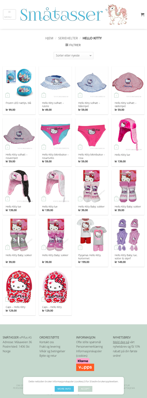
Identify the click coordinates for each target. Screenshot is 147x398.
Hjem (49, 38)
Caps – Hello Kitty (15, 307)
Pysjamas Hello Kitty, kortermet (89, 257)
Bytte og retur (48, 356)
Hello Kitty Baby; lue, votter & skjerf (126, 257)
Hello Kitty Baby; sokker (91, 206)
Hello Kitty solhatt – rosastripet (16, 156)
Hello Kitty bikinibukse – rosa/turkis (55, 156)
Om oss (20, 385)
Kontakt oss (46, 342)
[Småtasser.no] (73, 14)
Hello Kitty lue (122, 154)
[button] (9, 14)
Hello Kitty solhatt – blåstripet (89, 104)
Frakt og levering (49, 346)
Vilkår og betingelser (52, 351)
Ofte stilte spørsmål (88, 342)
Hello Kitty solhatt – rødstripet (125, 104)
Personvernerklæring (89, 346)
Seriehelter (68, 38)
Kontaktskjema (126, 388)
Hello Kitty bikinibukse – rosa (91, 156)
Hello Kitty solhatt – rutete (53, 104)
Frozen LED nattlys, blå (18, 103)
